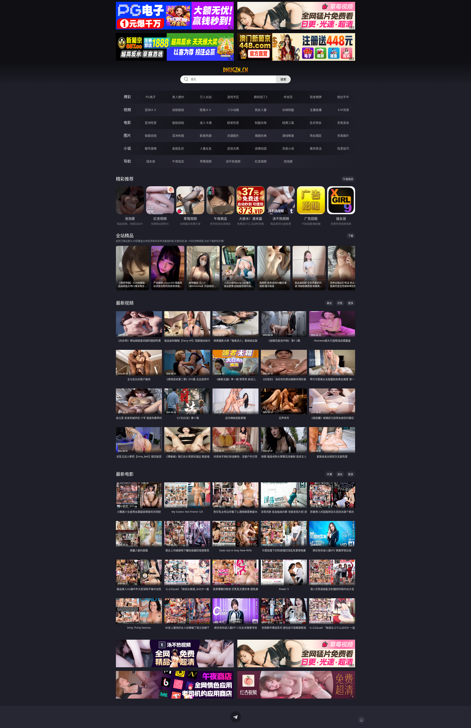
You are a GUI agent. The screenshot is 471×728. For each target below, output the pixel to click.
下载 (350, 235)
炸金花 (288, 97)
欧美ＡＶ (206, 110)
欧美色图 (206, 136)
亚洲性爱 (151, 123)
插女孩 (150, 161)
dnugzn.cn (235, 70)
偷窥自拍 (151, 136)
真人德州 (178, 97)
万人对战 (206, 97)
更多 (350, 303)
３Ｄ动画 (233, 110)
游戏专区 (233, 97)
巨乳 (340, 303)
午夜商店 (178, 161)
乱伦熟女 (316, 123)
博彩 (127, 96)
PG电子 (151, 97)
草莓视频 (206, 161)
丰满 (329, 474)
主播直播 (316, 110)
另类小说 (288, 148)
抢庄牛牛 (343, 97)
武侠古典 (233, 148)
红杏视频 (261, 161)
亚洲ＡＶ (151, 110)
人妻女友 (206, 148)
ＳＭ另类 (343, 110)
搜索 (283, 79)
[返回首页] (361, 719)
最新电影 (125, 474)
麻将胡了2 (260, 97)
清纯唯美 (288, 136)
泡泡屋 (288, 161)
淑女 (340, 474)
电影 (127, 122)
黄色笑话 (316, 148)
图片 (127, 135)
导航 (127, 161)
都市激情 (151, 148)
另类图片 (343, 136)
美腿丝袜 (261, 136)
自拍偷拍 (178, 110)
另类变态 (343, 123)
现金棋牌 (316, 97)
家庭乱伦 (178, 148)
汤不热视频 (233, 161)
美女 (329, 303)
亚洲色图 (178, 136)
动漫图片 (233, 136)
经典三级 (288, 123)
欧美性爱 (233, 123)
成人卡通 (206, 123)
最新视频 (125, 303)
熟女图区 (316, 136)
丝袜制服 (288, 110)
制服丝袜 (261, 123)
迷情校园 (261, 148)
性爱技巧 (343, 148)
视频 (127, 109)
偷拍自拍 (178, 123)
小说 (127, 148)
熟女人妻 (261, 110)
